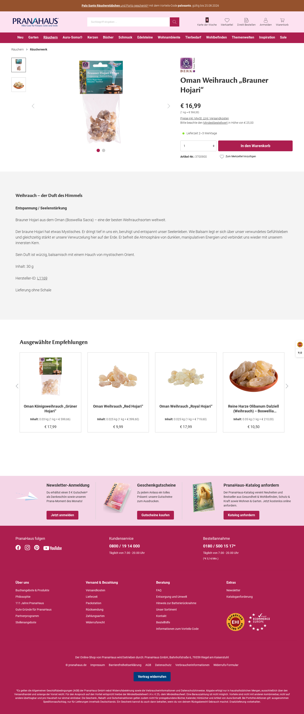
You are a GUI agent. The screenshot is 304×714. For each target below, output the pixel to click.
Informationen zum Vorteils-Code (177, 628)
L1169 (42, 278)
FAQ (159, 590)
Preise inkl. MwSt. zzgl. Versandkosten (204, 118)
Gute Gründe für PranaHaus (33, 609)
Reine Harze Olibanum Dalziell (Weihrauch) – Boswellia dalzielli (253, 408)
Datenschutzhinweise (193, 690)
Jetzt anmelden (62, 515)
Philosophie (23, 596)
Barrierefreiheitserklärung (125, 665)
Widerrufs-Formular (225, 665)
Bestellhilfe (163, 622)
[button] (17, 385)
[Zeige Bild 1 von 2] (98, 150)
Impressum (97, 665)
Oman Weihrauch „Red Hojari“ (118, 406)
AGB (148, 665)
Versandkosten (95, 590)
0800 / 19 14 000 (124, 546)
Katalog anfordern (241, 515)
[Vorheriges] (33, 106)
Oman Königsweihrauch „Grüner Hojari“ (50, 408)
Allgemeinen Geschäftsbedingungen (52, 690)
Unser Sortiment (166, 609)
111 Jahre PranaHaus (30, 603)
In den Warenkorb (255, 146)
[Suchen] (174, 21)
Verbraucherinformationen (192, 665)
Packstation (93, 603)
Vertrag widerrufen (152, 677)
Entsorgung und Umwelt (171, 596)
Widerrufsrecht (95, 622)
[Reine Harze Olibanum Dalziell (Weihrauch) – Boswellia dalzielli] (253, 376)
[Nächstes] (169, 106)
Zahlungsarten (95, 616)
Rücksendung (94, 609)
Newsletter (233, 590)
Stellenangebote (26, 622)
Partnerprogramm (27, 616)
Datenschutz (163, 665)
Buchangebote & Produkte (32, 590)
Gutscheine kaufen (155, 515)
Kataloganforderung (239, 596)
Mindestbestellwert (215, 122)
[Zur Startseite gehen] (35, 21)
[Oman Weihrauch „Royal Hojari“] (186, 376)
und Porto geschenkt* (115, 5)
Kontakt (161, 616)
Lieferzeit (92, 596)
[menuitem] (20, 37)
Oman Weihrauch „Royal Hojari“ (185, 406)
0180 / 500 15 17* (219, 546)
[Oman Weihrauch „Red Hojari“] (118, 376)
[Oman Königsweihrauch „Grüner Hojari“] (50, 376)
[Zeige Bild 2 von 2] (103, 150)
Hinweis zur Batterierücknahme (176, 603)
